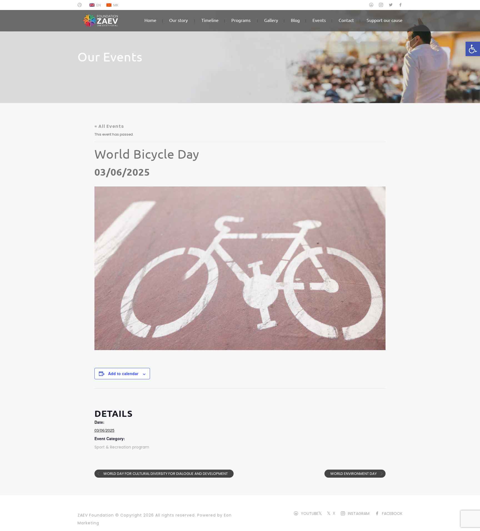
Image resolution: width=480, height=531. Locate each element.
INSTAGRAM (358, 513)
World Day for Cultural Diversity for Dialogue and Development (165, 473)
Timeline (210, 20)
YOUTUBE (309, 513)
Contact (346, 20)
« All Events (109, 126)
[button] (473, 49)
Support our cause (384, 20)
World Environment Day (354, 473)
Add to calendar (123, 373)
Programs (241, 20)
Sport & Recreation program (121, 447)
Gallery (271, 20)
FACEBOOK (392, 513)
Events (319, 20)
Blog (295, 20)
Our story (178, 20)
